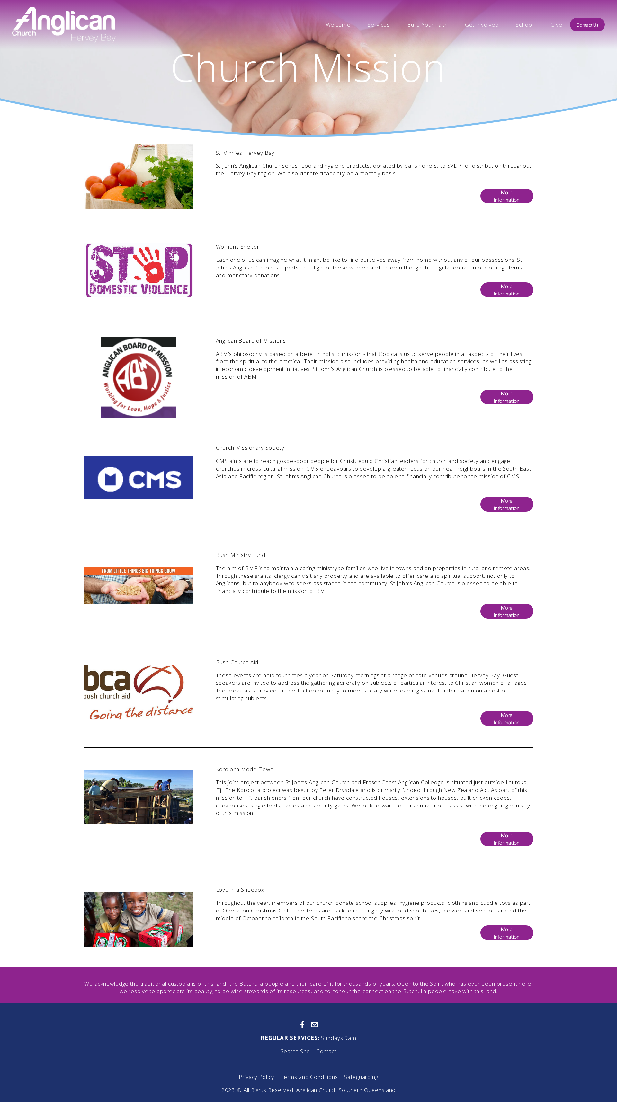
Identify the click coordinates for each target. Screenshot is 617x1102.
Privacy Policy (256, 1076)
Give (556, 24)
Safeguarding (361, 1076)
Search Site (295, 1051)
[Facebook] (302, 1024)
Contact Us (587, 25)
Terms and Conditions (309, 1076)
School (524, 24)
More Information (507, 196)
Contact (326, 1051)
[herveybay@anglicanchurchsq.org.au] (314, 1024)
